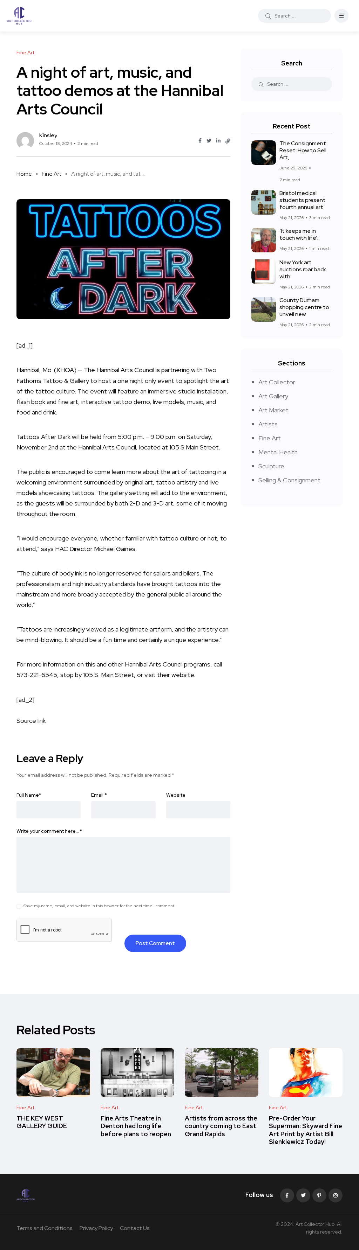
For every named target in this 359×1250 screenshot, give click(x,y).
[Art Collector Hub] (19, 16)
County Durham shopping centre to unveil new (304, 307)
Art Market (273, 410)
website (182, 675)
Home (24, 173)
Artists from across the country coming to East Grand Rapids (221, 1126)
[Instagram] (335, 1195)
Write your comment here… (49, 831)
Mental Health (278, 452)
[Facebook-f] (287, 1195)
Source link (31, 721)
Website (175, 795)
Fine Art (51, 173)
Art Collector (276, 382)
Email (99, 795)
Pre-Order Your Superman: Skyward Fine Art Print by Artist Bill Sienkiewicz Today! (305, 1130)
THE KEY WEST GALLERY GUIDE (41, 1122)
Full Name (28, 795)
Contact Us (135, 1228)
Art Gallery (273, 396)
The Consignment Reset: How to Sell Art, (302, 150)
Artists (268, 424)
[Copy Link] (227, 141)
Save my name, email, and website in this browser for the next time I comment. (99, 906)
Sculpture (271, 466)
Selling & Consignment (289, 480)
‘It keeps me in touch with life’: (298, 235)
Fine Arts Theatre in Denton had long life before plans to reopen (136, 1126)
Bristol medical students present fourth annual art (302, 200)
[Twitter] (303, 1195)
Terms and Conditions (44, 1228)
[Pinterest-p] (319, 1195)
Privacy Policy (96, 1228)
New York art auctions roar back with (302, 269)
